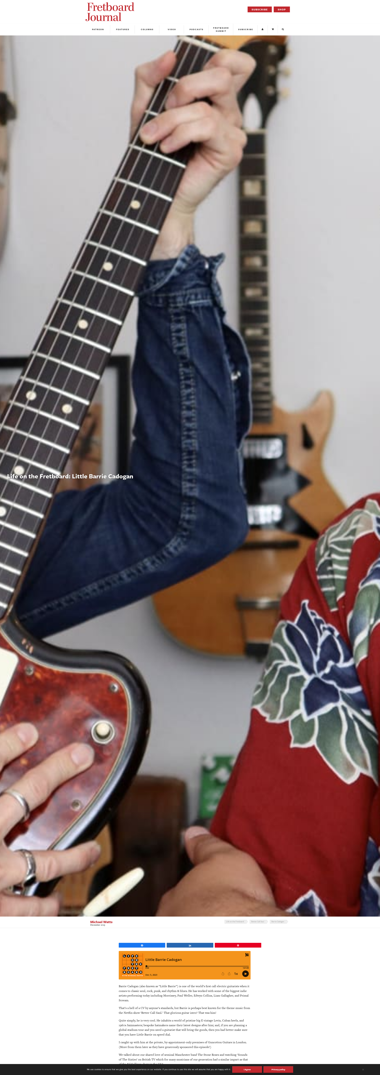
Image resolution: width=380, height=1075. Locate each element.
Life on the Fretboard (235, 921)
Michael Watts (101, 922)
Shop (282, 9)
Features (122, 29)
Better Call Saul (257, 921)
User (263, 29)
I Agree (247, 1069)
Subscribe (260, 9)
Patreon (98, 29)
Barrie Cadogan (277, 921)
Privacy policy (278, 1069)
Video (172, 29)
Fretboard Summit (221, 29)
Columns (147, 29)
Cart (273, 29)
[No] (363, 1069)
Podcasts (197, 29)
